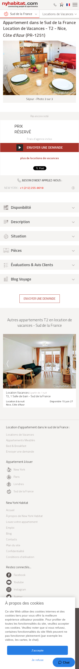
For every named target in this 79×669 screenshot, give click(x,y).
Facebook (20, 575)
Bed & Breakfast (16, 446)
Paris (17, 477)
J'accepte (37, 650)
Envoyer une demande (40, 298)
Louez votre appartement (22, 522)
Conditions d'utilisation (20, 557)
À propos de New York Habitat (24, 516)
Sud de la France (24, 491)
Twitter (18, 596)
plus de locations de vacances (39, 158)
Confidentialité (15, 551)
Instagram (20, 589)
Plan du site (13, 545)
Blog (9, 533)
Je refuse (38, 660)
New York (19, 469)
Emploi (10, 527)
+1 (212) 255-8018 (31, 188)
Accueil (10, 510)
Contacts (11, 539)
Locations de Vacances (20, 434)
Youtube (19, 582)
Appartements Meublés (20, 440)
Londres (19, 484)
